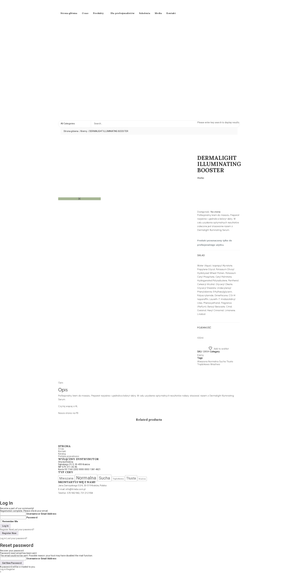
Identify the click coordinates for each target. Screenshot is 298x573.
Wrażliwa (215, 364)
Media (158, 13)
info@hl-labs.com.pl (76, 489)
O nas (85, 13)
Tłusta (229, 361)
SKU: (199, 351)
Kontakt (171, 13)
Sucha (222, 361)
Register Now (6, 529)
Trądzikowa (203, 364)
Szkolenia (144, 13)
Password (32, 517)
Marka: (200, 178)
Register (10, 569)
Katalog (62, 454)
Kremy (84, 131)
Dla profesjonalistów (122, 13)
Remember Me (10, 521)
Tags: (200, 358)
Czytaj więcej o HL (68, 406)
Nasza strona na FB (68, 413)
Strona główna (69, 13)
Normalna (213, 361)
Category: (215, 351)
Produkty (98, 13)
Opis (60, 382)
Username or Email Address (41, 514)
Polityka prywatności (68, 456)
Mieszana (202, 361)
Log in (3, 538)
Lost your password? (23, 529)
